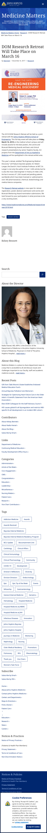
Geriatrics (32, 595)
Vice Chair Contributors (10, 504)
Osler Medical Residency (13, 647)
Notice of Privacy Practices (11, 740)
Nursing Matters (8, 493)
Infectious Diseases (11, 618)
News (4, 725)
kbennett (7, 61)
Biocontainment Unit (26, 542)
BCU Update (8, 542)
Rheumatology (31, 653)
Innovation (28, 618)
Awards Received (10, 525)
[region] (23, 813)
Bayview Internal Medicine (14, 531)
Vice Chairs (21, 659)
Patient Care (6, 497)
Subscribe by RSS (8, 679)
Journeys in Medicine (11, 636)
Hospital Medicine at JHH (13, 612)
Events (35, 583)
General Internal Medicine (13, 595)
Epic (5, 583)
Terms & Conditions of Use (12, 753)
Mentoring (29, 636)
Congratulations (8, 478)
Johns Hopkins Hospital (12, 630)
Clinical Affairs (23, 548)
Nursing (21, 641)
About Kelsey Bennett (10, 421)
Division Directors (10, 577)
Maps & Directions (9, 701)
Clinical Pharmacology (12, 560)
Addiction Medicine (11, 519)
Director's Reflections (12, 572)
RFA (19, 653)
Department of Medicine (11, 444)
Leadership (6, 486)
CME (3, 474)
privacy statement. (22, 822)
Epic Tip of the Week (20, 583)
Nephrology (8, 641)
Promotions (32, 647)
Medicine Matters (23, 15)
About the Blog (7, 429)
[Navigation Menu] (42, 4)
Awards (27, 519)
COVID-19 (7, 566)
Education (5, 482)
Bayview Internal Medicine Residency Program (21, 537)
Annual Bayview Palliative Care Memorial (17, 391)
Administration (7, 463)
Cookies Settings (17, 827)
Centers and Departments (11, 697)
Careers (4, 729)
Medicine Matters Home (10, 33)
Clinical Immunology (11, 554)
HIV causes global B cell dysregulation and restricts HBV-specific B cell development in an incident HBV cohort (23, 408)
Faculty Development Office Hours (15, 452)
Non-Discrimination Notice (12, 757)
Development (22, 566)
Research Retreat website (14, 188)
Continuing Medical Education (13, 448)
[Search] (42, 274)
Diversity (28, 572)
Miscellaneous (7, 489)
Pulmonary (8, 653)
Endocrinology (28, 577)
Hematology (8, 601)
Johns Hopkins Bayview (12, 624)
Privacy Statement (8, 749)
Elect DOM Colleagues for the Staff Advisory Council (21, 404)
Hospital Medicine (25, 601)
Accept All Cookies (33, 827)
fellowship (7, 589)
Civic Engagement (8, 471)
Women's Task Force (11, 665)
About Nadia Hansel (9, 425)
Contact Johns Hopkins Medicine (14, 693)
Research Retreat (13, 217)
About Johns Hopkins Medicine (13, 690)
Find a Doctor (7, 705)
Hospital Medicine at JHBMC (14, 607)
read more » (20, 353)
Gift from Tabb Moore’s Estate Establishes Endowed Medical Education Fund (21, 385)
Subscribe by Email (9, 433)
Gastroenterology (23, 589)
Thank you (8, 659)
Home (4, 686)
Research (23, 33)
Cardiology (8, 548)
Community (30, 560)
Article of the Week (9, 467)
